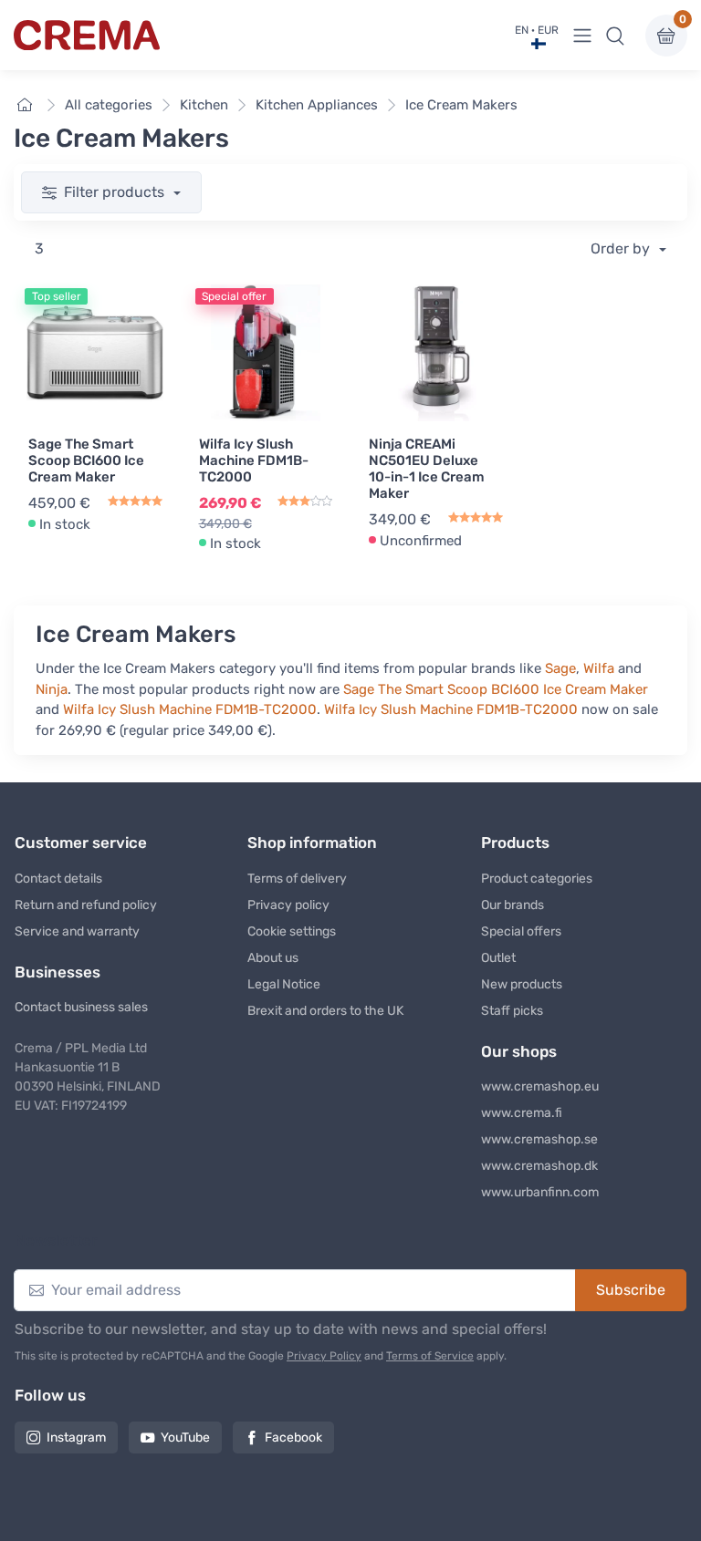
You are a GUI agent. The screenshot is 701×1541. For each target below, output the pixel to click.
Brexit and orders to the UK (325, 1011)
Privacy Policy (324, 1356)
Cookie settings (291, 931)
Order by (622, 248)
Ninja (52, 689)
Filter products (116, 192)
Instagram (76, 1437)
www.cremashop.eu (540, 1086)
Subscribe (630, 1289)
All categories (108, 105)
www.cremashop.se (539, 1139)
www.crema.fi (521, 1113)
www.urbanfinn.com (540, 1192)
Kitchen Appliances (317, 105)
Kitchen (204, 105)
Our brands (512, 905)
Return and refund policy (86, 905)
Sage (560, 668)
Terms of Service (430, 1356)
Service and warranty (77, 931)
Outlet (498, 958)
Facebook (293, 1437)
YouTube (185, 1437)
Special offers (521, 931)
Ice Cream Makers (461, 105)
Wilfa (598, 668)
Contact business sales (81, 1007)
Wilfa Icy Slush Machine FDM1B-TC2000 (254, 460)
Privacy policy (288, 905)
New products (521, 984)
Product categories (536, 878)
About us (272, 958)
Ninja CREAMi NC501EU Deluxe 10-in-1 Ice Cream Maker (427, 469)
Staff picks (512, 1011)
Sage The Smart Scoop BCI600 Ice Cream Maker (86, 460)
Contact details (58, 878)
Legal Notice (283, 984)
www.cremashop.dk (539, 1166)
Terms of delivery (297, 878)
